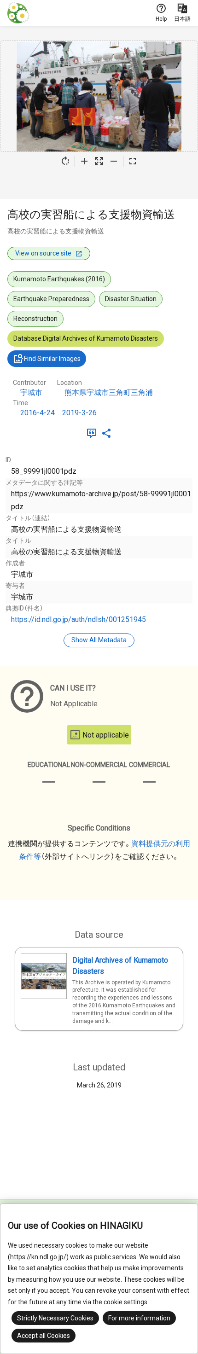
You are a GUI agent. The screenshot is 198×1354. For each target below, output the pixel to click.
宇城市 (31, 392)
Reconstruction (35, 318)
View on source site (43, 253)
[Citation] (93, 433)
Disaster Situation (131, 298)
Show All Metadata (99, 640)
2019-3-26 (79, 412)
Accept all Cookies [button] (43, 1335)
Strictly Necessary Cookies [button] (55, 1318)
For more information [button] (139, 1318)
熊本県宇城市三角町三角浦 (108, 392)
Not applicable (105, 735)
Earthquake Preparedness (51, 298)
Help (161, 19)
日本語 (182, 19)
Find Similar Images (52, 358)
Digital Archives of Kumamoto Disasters (120, 966)
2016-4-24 (37, 412)
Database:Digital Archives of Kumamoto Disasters (85, 338)
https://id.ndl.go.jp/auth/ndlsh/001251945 (78, 619)
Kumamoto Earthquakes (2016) (59, 279)
